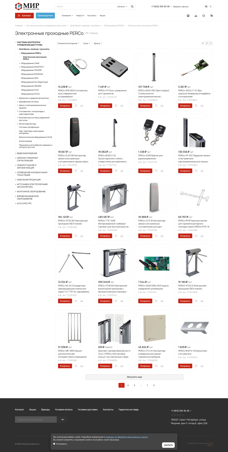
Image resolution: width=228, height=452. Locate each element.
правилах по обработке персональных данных (127, 437)
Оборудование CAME (30, 63)
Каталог (19, 409)
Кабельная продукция (29, 179)
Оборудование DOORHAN (32, 74)
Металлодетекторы (27, 123)
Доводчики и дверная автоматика (34, 98)
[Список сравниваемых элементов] (196, 15)
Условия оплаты (64, 409)
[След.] (154, 385)
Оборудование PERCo (31, 53)
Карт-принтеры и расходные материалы (31, 132)
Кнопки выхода (25, 141)
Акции (32, 409)
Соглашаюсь (61, 444)
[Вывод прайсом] (211, 43)
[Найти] (132, 6)
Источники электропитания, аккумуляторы (32, 185)
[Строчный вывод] (207, 43)
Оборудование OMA (29, 78)
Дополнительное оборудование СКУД (35, 137)
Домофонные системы (29, 101)
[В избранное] (76, 105)
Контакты (108, 409)
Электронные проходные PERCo (34, 58)
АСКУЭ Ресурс (24, 203)
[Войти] (188, 15)
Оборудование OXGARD (31, 86)
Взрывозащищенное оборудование (28, 197)
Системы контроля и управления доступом (29, 43)
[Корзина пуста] (211, 15)
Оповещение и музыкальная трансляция (32, 173)
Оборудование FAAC (30, 90)
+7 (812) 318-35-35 (160, 6)
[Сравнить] (82, 105)
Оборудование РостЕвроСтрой (34, 82)
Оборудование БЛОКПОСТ (32, 67)
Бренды (45, 409)
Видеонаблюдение (27, 153)
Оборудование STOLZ (30, 94)
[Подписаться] (62, 419)
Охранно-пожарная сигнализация (27, 159)
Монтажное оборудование (31, 191)
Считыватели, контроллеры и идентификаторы (32, 112)
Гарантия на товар (129, 409)
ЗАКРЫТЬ (168, 445)
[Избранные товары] (204, 15)
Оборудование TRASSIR (31, 70)
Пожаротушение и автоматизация (26, 166)
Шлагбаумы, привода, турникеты (34, 49)
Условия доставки (88, 409)
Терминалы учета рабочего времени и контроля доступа (35, 146)
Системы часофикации (29, 127)
